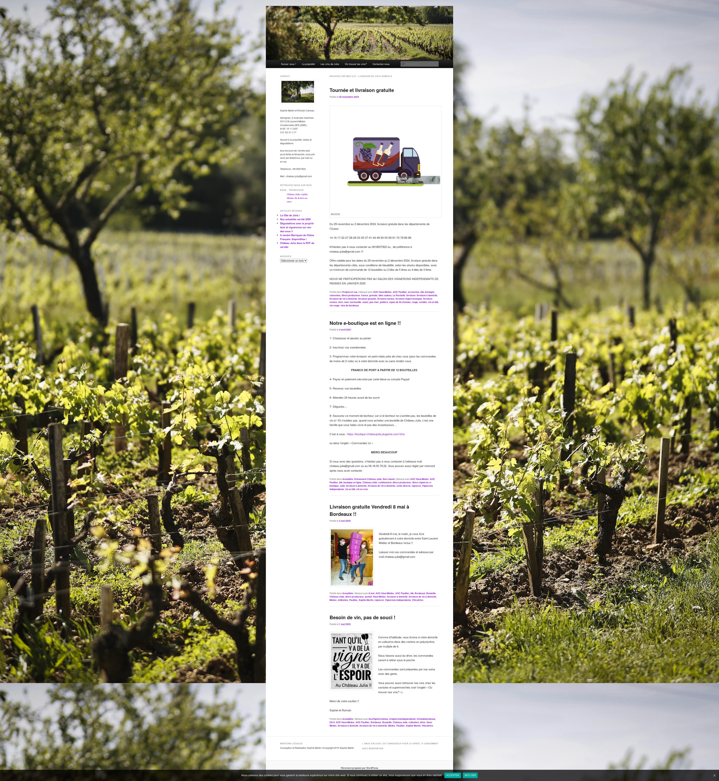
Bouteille (431, 593)
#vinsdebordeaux (426, 719)
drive (422, 722)
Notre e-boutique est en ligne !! (365, 322)
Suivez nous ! (288, 64)
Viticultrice (417, 600)
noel (346, 302)
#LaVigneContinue (378, 719)
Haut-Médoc (379, 596)
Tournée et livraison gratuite (362, 90)
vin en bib (433, 302)
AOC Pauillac (400, 292)
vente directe (403, 485)
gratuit (368, 596)
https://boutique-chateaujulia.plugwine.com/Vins (376, 434)
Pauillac (353, 600)
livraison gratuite (367, 298)
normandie (355, 302)
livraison (410, 295)
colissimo (414, 722)
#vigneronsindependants (402, 719)
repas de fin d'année (400, 302)
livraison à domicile (427, 295)
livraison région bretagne (408, 298)
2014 (332, 722)
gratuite (373, 295)
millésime (343, 600)
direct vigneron (420, 482)
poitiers (384, 302)
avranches (413, 292)
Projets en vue (350, 292)
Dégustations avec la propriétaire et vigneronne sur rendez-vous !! (297, 227)
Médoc (333, 600)
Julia (342, 485)
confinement (385, 482)
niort (340, 302)
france (364, 295)
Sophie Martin (366, 600)
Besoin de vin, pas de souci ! (362, 617)
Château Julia (369, 482)
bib (422, 292)
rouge (415, 302)
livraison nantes (385, 298)
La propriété (308, 64)
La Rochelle (399, 295)
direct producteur (351, 295)
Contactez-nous (381, 64)
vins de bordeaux (350, 305)
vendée (423, 302)
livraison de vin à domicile (343, 298)
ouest (365, 302)
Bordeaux (420, 593)
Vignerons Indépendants (398, 600)
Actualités (347, 479)
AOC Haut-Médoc (382, 292)
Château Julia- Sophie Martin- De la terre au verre (297, 198)
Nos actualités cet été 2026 (295, 219)
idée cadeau (385, 295)
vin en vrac (362, 489)
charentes (335, 295)
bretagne (429, 292)
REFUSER (470, 775)
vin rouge (334, 305)
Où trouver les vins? (356, 64)
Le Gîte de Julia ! (290, 215)
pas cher (374, 302)
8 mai (371, 593)
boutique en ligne (352, 482)
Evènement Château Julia (368, 479)
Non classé (389, 479)
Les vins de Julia (330, 64)
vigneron (416, 485)
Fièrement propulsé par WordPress (359, 768)
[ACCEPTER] (714, 775)
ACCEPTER (452, 775)
